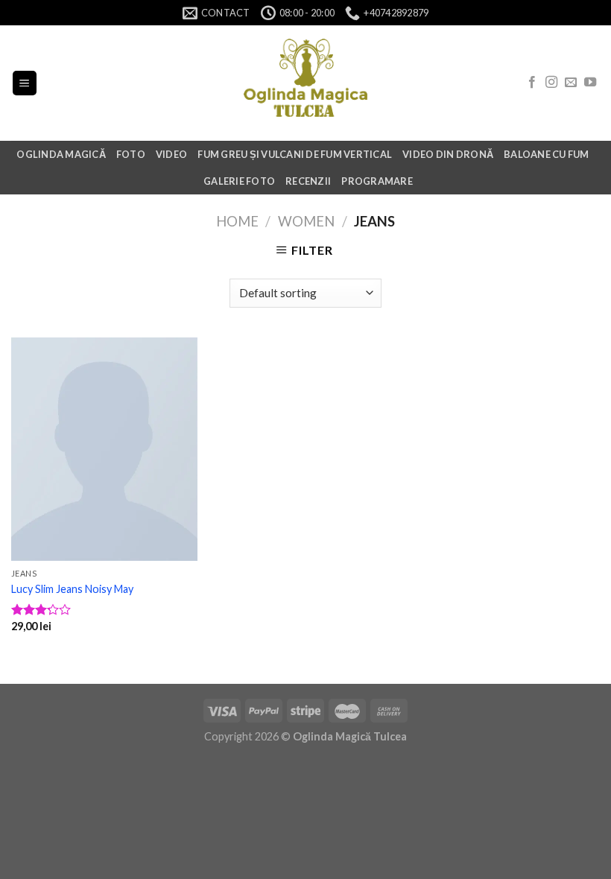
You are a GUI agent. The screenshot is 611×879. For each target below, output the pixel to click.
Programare (377, 181)
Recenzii (308, 181)
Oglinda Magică (61, 154)
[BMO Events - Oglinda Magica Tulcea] (305, 83)
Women (306, 221)
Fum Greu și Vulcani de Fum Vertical (294, 154)
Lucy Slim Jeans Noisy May (72, 589)
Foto (130, 154)
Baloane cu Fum (546, 154)
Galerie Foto (239, 181)
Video (171, 154)
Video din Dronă (447, 154)
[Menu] (25, 83)
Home (237, 221)
